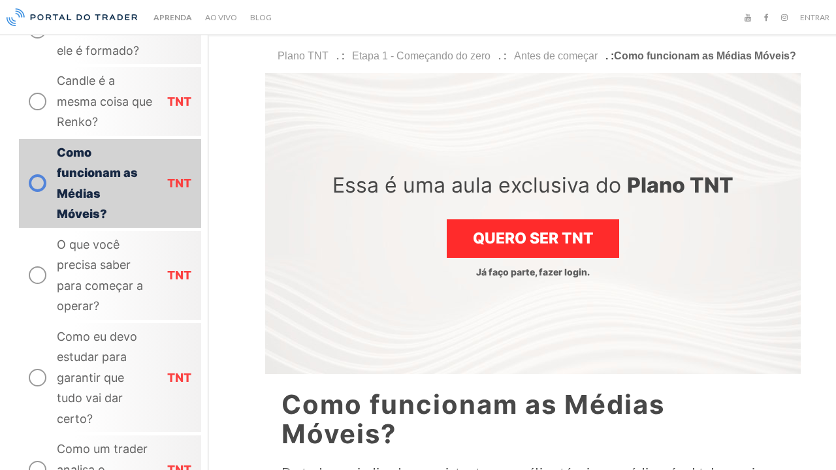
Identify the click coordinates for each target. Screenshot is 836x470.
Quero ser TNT (533, 238)
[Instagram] (784, 18)
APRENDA (172, 17)
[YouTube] (748, 18)
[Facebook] (766, 18)
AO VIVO (221, 17)
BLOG (261, 17)
